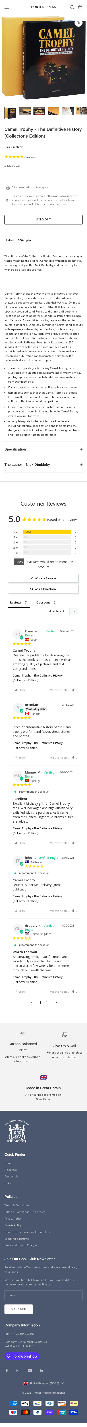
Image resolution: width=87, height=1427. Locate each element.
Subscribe (19, 1309)
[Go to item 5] (68, 111)
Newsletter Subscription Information (27, 1232)
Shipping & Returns (16, 1239)
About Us (10, 1170)
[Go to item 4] (53, 111)
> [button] (56, 1002)
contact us (70, 1057)
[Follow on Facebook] (6, 1370)
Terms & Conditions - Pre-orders (24, 1212)
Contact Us (11, 1176)
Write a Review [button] (45, 578)
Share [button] (22, 690)
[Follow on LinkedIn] (41, 1370)
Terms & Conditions (16, 1205)
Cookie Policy (12, 1225)
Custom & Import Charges (20, 1245)
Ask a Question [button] (45, 589)
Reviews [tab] (16, 602)
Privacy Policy (12, 1218)
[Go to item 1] (10, 113)
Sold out (43, 219)
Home (8, 1163)
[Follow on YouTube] (30, 1370)
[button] (74, 690)
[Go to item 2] (25, 111)
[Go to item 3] (39, 111)
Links (7, 1183)
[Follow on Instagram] (18, 1370)
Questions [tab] (43, 602)
